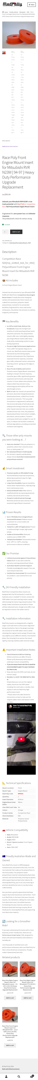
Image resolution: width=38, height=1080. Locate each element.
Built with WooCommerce (10, 1069)
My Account (6, 1076)
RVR (28, 12)
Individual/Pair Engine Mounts (18, 243)
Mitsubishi (22, 12)
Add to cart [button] (10, 998)
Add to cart (16, 232)
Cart (29, 1075)
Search (19, 1076)
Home (6, 12)
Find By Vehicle (13, 12)
